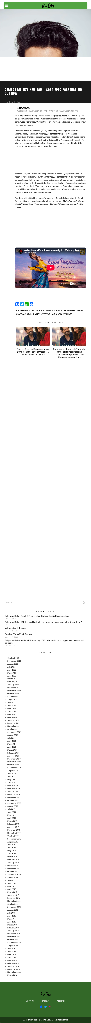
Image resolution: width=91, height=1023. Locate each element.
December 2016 (13, 898)
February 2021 (13, 753)
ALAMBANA (23, 311)
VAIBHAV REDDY (65, 314)
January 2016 (13, 931)
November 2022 (14, 691)
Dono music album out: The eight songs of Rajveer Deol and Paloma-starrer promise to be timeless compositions (69, 353)
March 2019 (12, 821)
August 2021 (12, 735)
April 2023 (11, 676)
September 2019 (14, 803)
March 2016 (12, 925)
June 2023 (11, 670)
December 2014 (13, 969)
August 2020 (12, 771)
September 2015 (14, 943)
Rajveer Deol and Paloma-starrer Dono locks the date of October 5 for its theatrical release (33, 352)
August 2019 (12, 806)
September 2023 (14, 661)
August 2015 (12, 946)
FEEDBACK (61, 1001)
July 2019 (11, 809)
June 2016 (11, 916)
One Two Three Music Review (18, 634)
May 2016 (11, 919)
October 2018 (12, 836)
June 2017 (11, 883)
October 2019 (12, 800)
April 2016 (11, 922)
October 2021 (12, 729)
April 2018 (11, 854)
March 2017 (12, 892)
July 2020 (11, 774)
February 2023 (13, 682)
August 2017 (12, 877)
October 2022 (13, 694)
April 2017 (11, 889)
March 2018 (12, 857)
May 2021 (11, 744)
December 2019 (13, 794)
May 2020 (11, 780)
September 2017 (14, 874)
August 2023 (12, 664)
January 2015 (13, 966)
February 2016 (13, 928)
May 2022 (11, 708)
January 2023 (13, 685)
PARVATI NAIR (49, 314)
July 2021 (11, 738)
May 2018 (11, 851)
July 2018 (11, 845)
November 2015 (13, 937)
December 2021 (13, 723)
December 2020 (14, 759)
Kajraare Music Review (15, 628)
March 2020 (12, 785)
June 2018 (11, 848)
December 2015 (13, 934)
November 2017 (13, 868)
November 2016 (13, 901)
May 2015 (11, 954)
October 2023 (13, 658)
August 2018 (12, 842)
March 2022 (12, 714)
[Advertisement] (50, 160)
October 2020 (13, 765)
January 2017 (13, 895)
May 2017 (11, 886)
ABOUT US (30, 1001)
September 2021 (14, 732)
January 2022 (13, 720)
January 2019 (13, 827)
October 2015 (12, 940)
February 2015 (13, 963)
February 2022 (13, 717)
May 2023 (11, 673)
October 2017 (12, 871)
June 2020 (11, 777)
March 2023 (12, 679)
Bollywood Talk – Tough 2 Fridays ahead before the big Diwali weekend (37, 616)
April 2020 (11, 782)
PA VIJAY (22, 314)
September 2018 (14, 839)
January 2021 (13, 756)
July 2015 (11, 949)
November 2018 (13, 833)
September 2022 (14, 697)
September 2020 (14, 768)
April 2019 (11, 818)
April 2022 (11, 711)
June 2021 (11, 741)
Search (84, 603)
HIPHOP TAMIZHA (75, 311)
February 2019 (13, 824)
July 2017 (11, 880)
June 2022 (11, 705)
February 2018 (13, 860)
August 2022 (12, 699)
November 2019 (13, 797)
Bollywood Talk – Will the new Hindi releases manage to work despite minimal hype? (43, 622)
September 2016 (14, 907)
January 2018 (13, 863)
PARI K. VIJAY (34, 314)
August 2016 (12, 910)
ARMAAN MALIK (37, 311)
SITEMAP (45, 1001)
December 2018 (13, 830)
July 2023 (11, 667)
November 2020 (14, 762)
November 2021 (13, 726)
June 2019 (11, 812)
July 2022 (11, 702)
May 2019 (11, 815)
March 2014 (12, 975)
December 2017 (13, 866)
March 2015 (12, 960)
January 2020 (13, 791)
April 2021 (11, 747)
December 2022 (13, 688)
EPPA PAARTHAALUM (56, 311)
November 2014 (13, 972)
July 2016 (11, 913)
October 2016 (12, 904)
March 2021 (12, 750)
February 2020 (13, 788)
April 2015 (11, 957)
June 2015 (11, 951)
